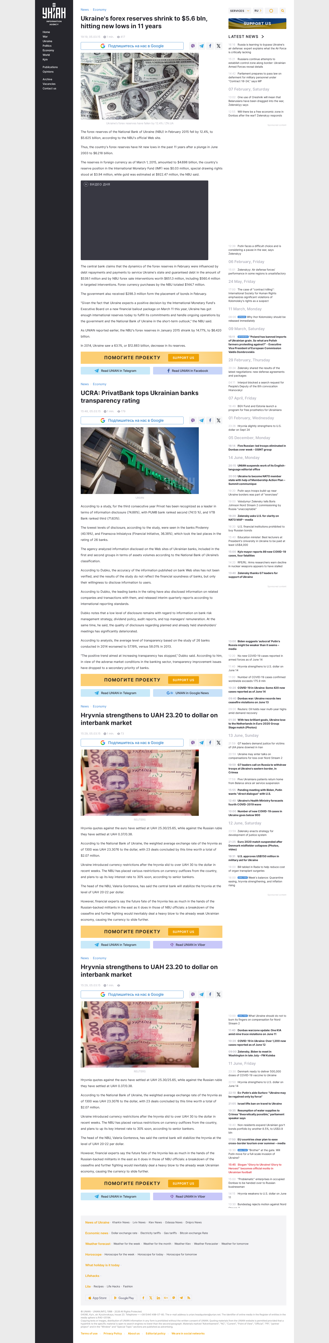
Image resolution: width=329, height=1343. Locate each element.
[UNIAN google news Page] (166, 1298)
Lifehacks (92, 1276)
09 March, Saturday (246, 328)
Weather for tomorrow (234, 1243)
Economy (48, 50)
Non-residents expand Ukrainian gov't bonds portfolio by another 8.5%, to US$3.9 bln (256, 1128)
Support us (257, 23)
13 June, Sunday (243, 735)
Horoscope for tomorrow (182, 1254)
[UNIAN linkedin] (158, 1298)
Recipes (99, 1286)
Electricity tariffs (151, 1233)
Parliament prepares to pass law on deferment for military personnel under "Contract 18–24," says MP (254, 77)
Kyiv (45, 59)
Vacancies (49, 83)
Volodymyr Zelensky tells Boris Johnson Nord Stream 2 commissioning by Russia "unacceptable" (254, 505)
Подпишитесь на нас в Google (136, 46)
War (45, 36)
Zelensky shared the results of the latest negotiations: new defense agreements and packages (256, 371)
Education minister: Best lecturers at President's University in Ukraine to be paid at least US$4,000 (256, 541)
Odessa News (173, 1222)
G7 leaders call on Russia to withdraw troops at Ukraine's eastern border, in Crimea (257, 768)
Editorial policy (155, 1333)
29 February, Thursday (249, 360)
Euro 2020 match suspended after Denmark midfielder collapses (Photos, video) (255, 845)
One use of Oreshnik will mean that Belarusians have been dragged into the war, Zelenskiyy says (256, 100)
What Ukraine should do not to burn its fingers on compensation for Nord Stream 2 (257, 1019)
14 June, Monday (244, 457)
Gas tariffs (170, 1233)
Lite (88, 1286)
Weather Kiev (182, 1243)
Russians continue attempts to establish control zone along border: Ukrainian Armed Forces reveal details (257, 62)
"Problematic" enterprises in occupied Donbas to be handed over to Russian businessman (256, 1182)
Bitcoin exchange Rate (194, 1233)
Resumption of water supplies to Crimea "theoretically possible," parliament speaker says (256, 1114)
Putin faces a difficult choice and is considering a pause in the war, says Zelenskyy (254, 249)
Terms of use (89, 1333)
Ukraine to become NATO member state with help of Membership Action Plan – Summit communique (256, 480)
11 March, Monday (245, 309)
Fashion (128, 1286)
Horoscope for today (150, 1254)
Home (46, 32)
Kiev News (155, 1222)
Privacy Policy (113, 1333)
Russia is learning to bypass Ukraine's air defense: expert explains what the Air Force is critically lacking (257, 48)
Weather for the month (157, 1243)
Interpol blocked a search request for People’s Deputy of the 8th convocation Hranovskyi (256, 386)
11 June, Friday (242, 1063)
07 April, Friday (242, 398)
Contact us (49, 88)
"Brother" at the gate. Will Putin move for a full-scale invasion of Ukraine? (254, 1153)
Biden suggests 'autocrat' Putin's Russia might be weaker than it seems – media (254, 645)
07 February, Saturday (248, 89)
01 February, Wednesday (251, 418)
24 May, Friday (242, 281)
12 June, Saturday (244, 823)
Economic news (96, 1233)
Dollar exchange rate (124, 1233)
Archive (47, 79)
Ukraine (47, 41)
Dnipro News (194, 1222)
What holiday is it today (102, 1265)
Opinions (48, 71)
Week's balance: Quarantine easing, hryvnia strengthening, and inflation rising (255, 881)
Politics (47, 45)
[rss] (189, 1298)
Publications (50, 67)
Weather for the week (126, 1243)
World (46, 54)
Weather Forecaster (206, 1243)
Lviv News (139, 1222)
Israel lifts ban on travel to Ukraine (260, 1103)
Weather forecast (97, 1244)
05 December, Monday (249, 437)
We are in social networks (188, 1333)
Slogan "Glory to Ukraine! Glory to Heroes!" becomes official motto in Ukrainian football (255, 1168)
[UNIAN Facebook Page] (143, 1298)
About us (134, 1333)
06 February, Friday (246, 261)
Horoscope (93, 1254)
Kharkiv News (120, 1222)
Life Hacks (113, 1286)
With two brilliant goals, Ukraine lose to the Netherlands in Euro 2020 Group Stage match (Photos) (256, 723)
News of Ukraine (97, 1222)
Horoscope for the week (119, 1254)
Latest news (243, 36)
